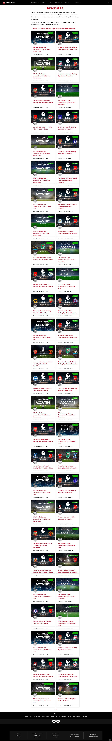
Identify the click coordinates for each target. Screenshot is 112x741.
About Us (19, 733)
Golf (50, 2)
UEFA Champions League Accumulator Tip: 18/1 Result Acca (67, 623)
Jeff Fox (69, 716)
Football (43, 2)
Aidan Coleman (62, 716)
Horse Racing (34, 2)
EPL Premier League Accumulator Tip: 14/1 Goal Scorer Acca (41, 519)
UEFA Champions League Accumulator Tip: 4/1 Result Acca (42, 701)
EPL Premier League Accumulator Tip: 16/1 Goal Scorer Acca (41, 180)
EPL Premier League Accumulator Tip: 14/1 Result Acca (67, 441)
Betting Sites (78, 2)
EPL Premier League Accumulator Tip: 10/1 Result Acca (42, 337)
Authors (56, 713)
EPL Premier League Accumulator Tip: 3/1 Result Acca (66, 286)
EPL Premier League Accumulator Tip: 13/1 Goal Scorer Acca (41, 76)
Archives (19, 737)
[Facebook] (54, 721)
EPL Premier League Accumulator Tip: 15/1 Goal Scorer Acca (41, 49)
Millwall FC (56, 737)
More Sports (68, 2)
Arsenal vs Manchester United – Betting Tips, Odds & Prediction (42, 364)
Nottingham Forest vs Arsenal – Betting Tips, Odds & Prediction (67, 206)
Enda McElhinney (45, 716)
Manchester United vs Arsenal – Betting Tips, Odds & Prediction (67, 180)
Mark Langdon (76, 716)
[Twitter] (58, 721)
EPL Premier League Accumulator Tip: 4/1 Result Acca (42, 206)
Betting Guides (58, 2)
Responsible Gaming (93, 736)
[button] (108, 3)
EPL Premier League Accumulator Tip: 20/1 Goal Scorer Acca (66, 102)
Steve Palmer (54, 716)
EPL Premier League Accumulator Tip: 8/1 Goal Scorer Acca (41, 233)
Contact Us (18, 735)
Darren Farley (37, 716)
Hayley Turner (28, 716)
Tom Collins (84, 716)
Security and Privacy (74, 734)
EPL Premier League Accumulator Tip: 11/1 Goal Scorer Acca (66, 415)
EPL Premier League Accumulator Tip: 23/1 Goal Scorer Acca (41, 153)
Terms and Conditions (74, 736)
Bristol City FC (56, 735)
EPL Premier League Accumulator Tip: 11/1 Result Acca (42, 596)
